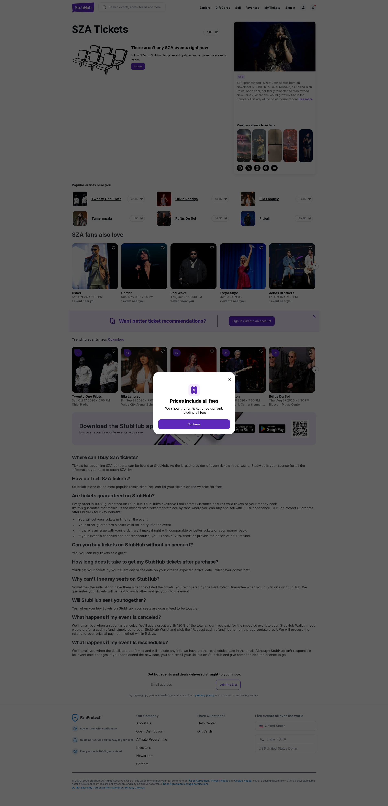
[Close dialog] (229, 379)
